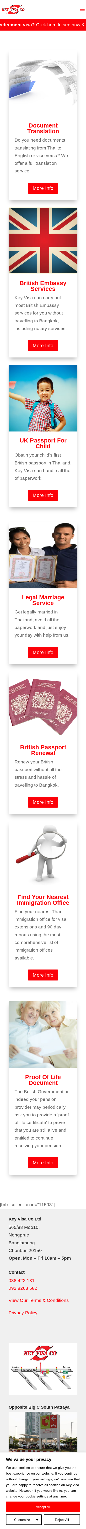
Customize (22, 1520)
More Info (43, 188)
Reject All (62, 1520)
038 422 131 (22, 1280)
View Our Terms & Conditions (39, 1300)
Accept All (43, 1507)
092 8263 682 (23, 1288)
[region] (43, 1490)
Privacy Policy (23, 1312)
